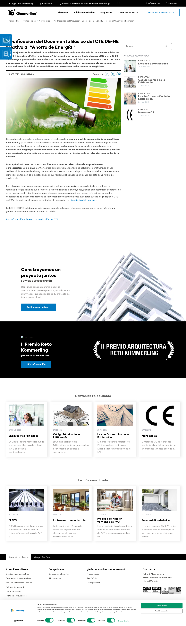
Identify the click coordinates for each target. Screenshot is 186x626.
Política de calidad (15, 587)
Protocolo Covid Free (16, 595)
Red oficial (47, 3)
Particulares (171, 3)
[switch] (71, 620)
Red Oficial (92, 578)
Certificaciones (13, 591)
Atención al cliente (17, 569)
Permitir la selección (162, 611)
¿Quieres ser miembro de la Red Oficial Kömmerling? (85, 3)
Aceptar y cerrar (162, 605)
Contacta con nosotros (17, 574)
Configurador (93, 582)
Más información (36, 364)
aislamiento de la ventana (83, 200)
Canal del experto (128, 12)
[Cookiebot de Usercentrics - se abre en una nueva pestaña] (19, 621)
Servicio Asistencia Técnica (19, 582)
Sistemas (63, 12)
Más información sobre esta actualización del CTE (32, 219)
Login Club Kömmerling (22, 3)
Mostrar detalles (123, 621)
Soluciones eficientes (59, 574)
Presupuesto (93, 574)
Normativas (44, 21)
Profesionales (153, 3)
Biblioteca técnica (84, 12)
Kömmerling (14, 21)
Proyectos (106, 12)
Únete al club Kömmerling (18, 578)
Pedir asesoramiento (161, 12)
